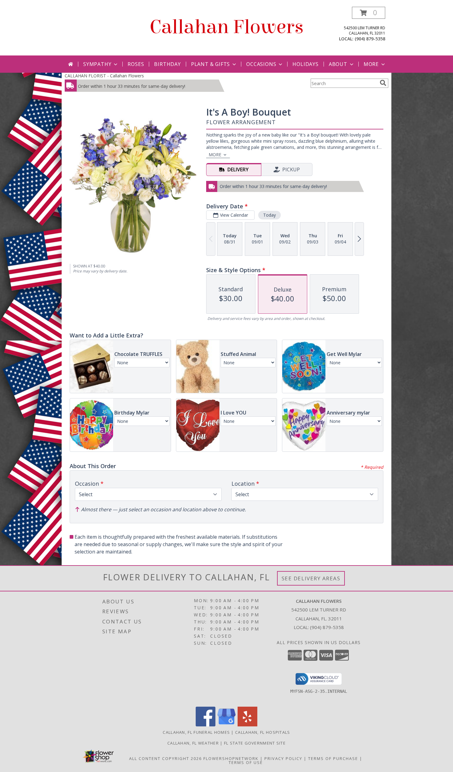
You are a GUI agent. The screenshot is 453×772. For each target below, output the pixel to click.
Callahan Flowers (227, 27)
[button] (368, 13)
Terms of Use (246, 762)
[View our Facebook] (205, 725)
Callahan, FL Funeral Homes (196, 732)
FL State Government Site (255, 743)
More (371, 64)
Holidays (305, 64)
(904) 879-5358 (370, 39)
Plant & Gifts (210, 64)
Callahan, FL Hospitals (262, 732)
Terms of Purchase (333, 758)
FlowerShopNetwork (231, 758)
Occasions (261, 64)
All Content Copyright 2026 (165, 758)
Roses (136, 64)
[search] (383, 83)
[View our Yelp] (247, 725)
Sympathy (97, 64)
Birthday (167, 64)
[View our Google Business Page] (226, 725)
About (338, 64)
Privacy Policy (283, 758)
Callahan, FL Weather (193, 743)
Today (269, 215)
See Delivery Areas (311, 578)
